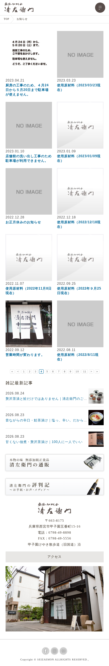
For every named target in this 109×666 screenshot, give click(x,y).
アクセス (54, 557)
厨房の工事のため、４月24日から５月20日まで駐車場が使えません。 (27, 89)
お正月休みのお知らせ (23, 222)
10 (77, 371)
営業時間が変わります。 (25, 355)
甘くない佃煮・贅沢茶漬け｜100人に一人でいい (44, 442)
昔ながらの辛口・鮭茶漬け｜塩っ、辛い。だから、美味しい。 (55, 420)
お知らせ (22, 19)
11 (84, 371)
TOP (6, 19)
